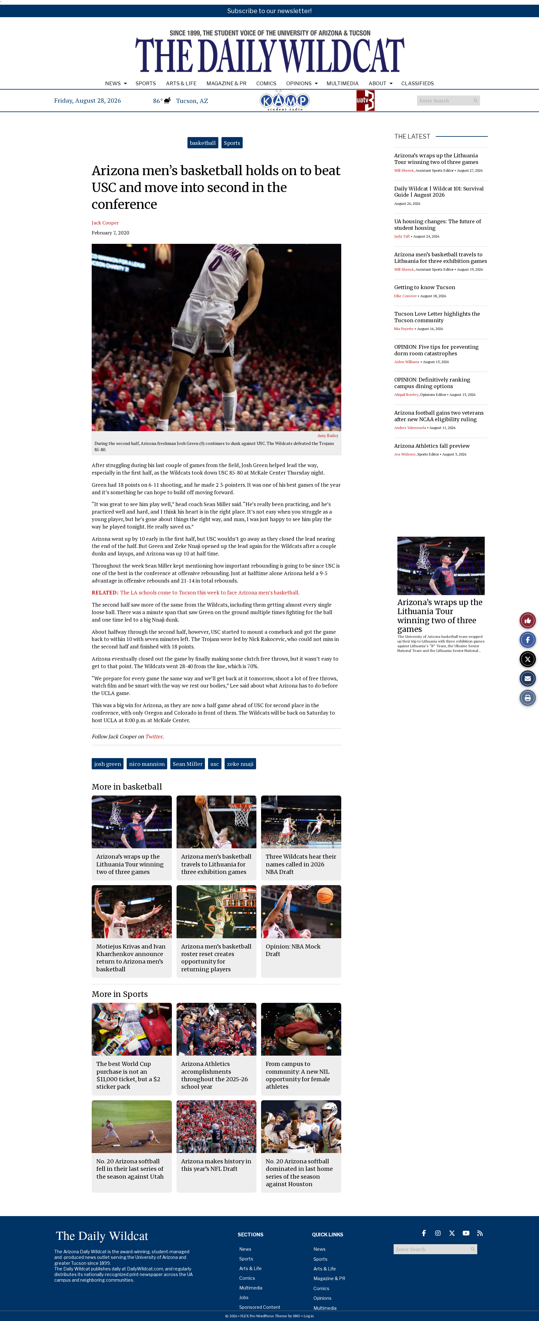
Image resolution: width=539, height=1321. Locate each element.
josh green (107, 763)
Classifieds (417, 83)
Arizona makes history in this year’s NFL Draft (216, 1165)
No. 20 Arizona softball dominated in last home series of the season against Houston (299, 1173)
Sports (146, 83)
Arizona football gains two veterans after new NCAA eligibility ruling (439, 416)
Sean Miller (187, 763)
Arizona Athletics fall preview (432, 446)
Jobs (244, 1297)
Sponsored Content (259, 1307)
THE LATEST (412, 136)
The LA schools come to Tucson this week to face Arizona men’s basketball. (195, 592)
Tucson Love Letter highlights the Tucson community (437, 317)
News (113, 83)
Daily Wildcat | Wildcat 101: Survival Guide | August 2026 (439, 191)
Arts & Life (181, 83)
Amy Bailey (328, 435)
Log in (309, 1316)
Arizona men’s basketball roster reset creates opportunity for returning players (216, 958)
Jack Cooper (105, 222)
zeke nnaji (240, 763)
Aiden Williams (407, 361)
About (377, 83)
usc (215, 763)
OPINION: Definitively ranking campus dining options (432, 383)
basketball (203, 142)
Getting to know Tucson (424, 287)
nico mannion (147, 763)
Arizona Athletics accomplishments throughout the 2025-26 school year (214, 1075)
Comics (266, 83)
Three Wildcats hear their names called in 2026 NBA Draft (301, 864)
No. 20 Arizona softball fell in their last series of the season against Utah (130, 1169)
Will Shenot (404, 170)
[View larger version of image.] (216, 337)
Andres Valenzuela (410, 427)
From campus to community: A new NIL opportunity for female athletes (298, 1075)
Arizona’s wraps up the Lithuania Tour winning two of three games (436, 158)
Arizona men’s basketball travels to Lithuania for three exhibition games (440, 257)
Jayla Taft (402, 236)
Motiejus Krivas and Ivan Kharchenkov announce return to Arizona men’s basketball (131, 958)
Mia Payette (404, 328)
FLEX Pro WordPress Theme (263, 1316)
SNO (296, 1316)
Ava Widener (404, 454)
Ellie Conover (405, 295)
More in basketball (127, 787)
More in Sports (120, 994)
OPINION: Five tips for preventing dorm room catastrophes (436, 350)
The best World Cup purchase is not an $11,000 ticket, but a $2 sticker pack (128, 1075)
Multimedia (343, 83)
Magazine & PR (226, 83)
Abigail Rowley (406, 394)
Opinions (299, 83)
